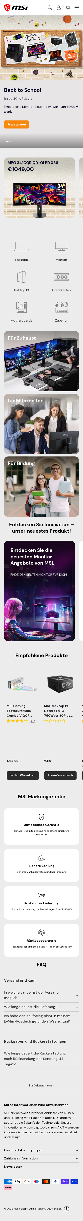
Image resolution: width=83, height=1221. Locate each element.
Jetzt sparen (16, 124)
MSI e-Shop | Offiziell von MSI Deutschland (37, 1208)
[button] (67, 7)
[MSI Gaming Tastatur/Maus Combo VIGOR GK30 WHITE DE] (23, 684)
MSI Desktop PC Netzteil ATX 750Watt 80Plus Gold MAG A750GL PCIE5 (59, 715)
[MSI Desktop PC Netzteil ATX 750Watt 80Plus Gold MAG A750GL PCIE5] (60, 684)
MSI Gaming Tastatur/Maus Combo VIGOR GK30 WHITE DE (19, 713)
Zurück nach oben (41, 1085)
